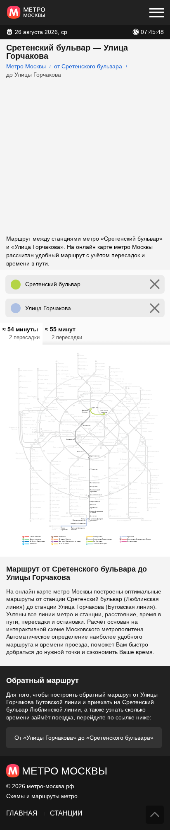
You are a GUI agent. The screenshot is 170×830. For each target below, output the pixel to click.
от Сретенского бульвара (88, 66)
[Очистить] (155, 284)
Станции (66, 813)
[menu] (156, 12)
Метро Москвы (26, 66)
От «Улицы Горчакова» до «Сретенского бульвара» (83, 737)
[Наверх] (155, 815)
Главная (22, 813)
